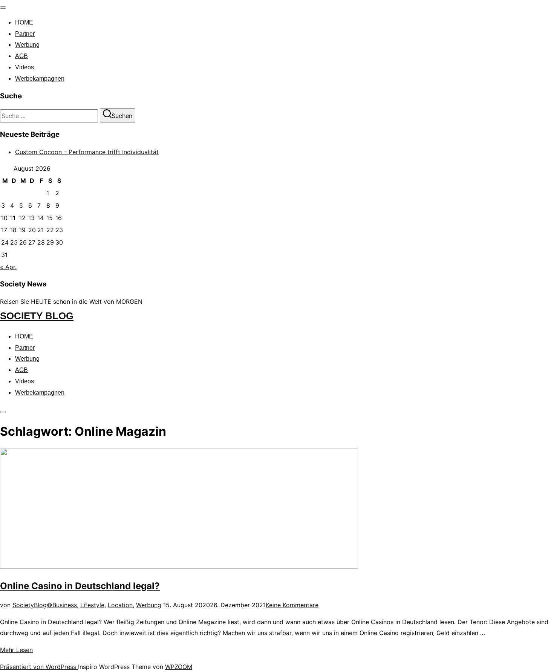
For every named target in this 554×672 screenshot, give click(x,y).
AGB (21, 56)
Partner (25, 34)
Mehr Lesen (16, 650)
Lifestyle (92, 605)
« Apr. (8, 267)
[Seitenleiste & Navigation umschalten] (3, 412)
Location (120, 605)
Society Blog (36, 315)
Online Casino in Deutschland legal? (80, 585)
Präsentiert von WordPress (39, 666)
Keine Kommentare (292, 605)
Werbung (27, 44)
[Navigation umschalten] (3, 7)
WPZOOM (178, 666)
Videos (24, 67)
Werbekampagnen (39, 78)
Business (64, 605)
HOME (24, 22)
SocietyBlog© (32, 605)
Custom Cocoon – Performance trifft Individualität (87, 152)
